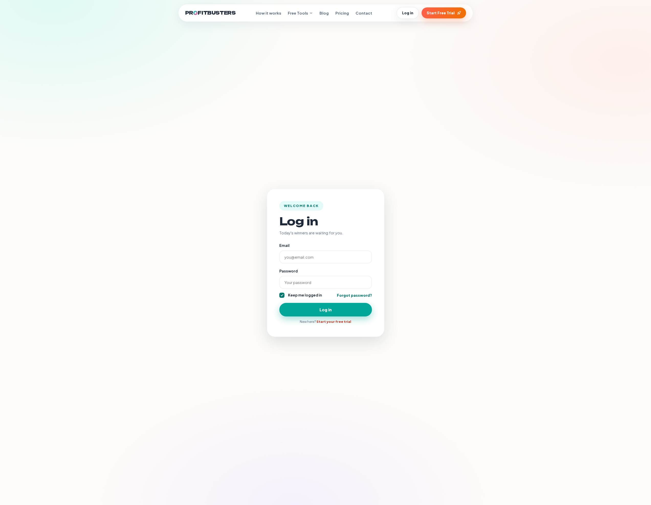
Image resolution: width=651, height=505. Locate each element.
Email (284, 245)
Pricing (342, 13)
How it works (268, 13)
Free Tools (298, 13)
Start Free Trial (441, 12)
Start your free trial (333, 322)
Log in (407, 12)
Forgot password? (354, 295)
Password (288, 271)
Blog (324, 13)
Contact (364, 13)
